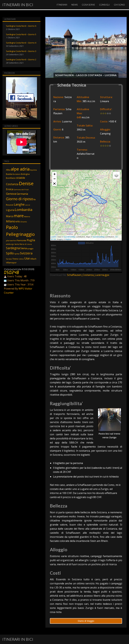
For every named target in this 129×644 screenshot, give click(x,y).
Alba (8, 169)
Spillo (10, 253)
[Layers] (116, 175)
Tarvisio (9, 259)
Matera (27, 216)
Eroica (9, 189)
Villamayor (11, 262)
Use (27, 258)
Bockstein (17, 174)
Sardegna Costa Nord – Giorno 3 (21, 51)
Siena (23, 248)
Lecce (27, 205)
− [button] (54, 179)
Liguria (10, 210)
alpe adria (20, 169)
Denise (26, 183)
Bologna (25, 174)
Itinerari (61, 4)
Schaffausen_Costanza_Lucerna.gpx (88, 275)
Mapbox (68, 239)
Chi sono (119, 4)
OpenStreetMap (69, 236)
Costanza (12, 184)
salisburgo (10, 244)
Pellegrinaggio (20, 234)
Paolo (12, 227)
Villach (33, 258)
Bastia (9, 174)
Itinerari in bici (17, 4)
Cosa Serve (88, 4)
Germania (22, 194)
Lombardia (23, 209)
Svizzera (26, 253)
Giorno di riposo (19, 198)
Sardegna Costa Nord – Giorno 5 (21, 34)
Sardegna (13, 248)
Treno (15, 258)
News (74, 4)
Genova (11, 194)
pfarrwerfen (11, 240)
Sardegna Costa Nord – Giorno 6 (21, 25)
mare (19, 215)
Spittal (17, 254)
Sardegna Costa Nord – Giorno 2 (21, 59)
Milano (10, 221)
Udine (21, 259)
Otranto (23, 222)
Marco (9, 216)
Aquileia (33, 170)
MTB (18, 221)
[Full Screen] (54, 183)
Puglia (31, 240)
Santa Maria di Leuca (23, 244)
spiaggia (30, 248)
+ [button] (54, 174)
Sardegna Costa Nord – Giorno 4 (21, 42)
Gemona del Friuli (21, 189)
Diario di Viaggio (86, 620)
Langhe (19, 204)
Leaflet (53, 236)
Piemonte (21, 240)
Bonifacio (10, 178)
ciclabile (20, 178)
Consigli (104, 4)
